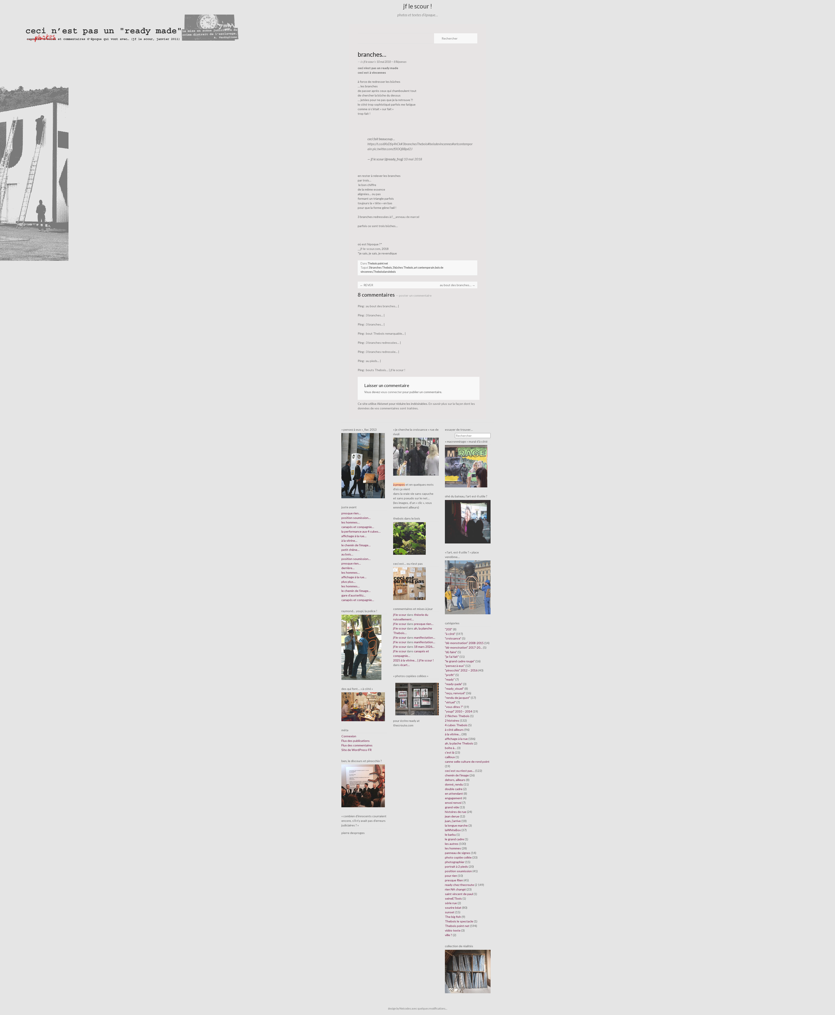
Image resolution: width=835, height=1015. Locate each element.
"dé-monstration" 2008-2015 (464, 643)
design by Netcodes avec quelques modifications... (417, 1008)
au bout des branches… (457, 285)
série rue (451, 903)
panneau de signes (457, 853)
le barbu (450, 834)
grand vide (452, 807)
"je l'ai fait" (452, 656)
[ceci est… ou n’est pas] (409, 583)
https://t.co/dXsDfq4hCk (384, 144)
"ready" (450, 679)
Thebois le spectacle (459, 921)
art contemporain (424, 267)
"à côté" (450, 634)
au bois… (347, 554)
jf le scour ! (417, 6)
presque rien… (351, 513)
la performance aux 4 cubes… (361, 531)
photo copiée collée (458, 857)
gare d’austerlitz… (353, 595)
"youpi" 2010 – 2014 (458, 711)
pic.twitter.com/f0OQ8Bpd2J (392, 149)
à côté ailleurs (454, 729)
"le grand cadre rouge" (460, 661)
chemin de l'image (457, 775)
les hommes (453, 848)
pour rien (451, 875)
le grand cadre (454, 839)
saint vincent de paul (459, 894)
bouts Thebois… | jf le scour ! (385, 370)
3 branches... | (375, 315)
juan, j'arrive (453, 821)
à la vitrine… (349, 540)
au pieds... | (373, 361)
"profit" (450, 675)
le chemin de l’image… (356, 545)
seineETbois (453, 898)
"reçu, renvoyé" (455, 693)
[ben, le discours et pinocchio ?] (363, 785)
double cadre (454, 789)
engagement (453, 798)
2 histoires (452, 720)
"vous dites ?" (454, 707)
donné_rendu (454, 784)
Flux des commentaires (356, 745)
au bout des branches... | (382, 306)
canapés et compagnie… (357, 527)
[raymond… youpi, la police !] (361, 647)
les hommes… (350, 522)
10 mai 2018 (413, 159)
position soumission (458, 871)
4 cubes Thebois (456, 725)
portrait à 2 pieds (456, 866)
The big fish (453, 917)
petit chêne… (350, 550)
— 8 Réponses (398, 61)
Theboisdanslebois (384, 271)
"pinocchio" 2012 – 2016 (461, 670)
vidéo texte (453, 930)
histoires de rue (455, 812)
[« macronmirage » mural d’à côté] (466, 466)
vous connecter (391, 392)
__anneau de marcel (406, 217)
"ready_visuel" (454, 688)
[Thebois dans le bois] (409, 538)
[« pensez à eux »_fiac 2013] (363, 465)
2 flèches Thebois (457, 716)
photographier (454, 862)
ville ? (448, 935)
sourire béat (453, 907)
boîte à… (450, 748)
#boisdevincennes (440, 144)
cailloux (450, 757)
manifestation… (424, 637)
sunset (449, 912)
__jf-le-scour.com (369, 249)
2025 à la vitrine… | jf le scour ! (413, 660)
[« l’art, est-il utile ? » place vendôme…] (468, 587)
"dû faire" (451, 652)
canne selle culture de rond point (467, 761)
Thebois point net (377, 263)
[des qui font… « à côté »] (363, 706)
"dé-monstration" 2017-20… (463, 647)
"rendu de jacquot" (457, 697)
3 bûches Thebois (402, 267)
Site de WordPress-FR (356, 750)
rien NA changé (455, 889)
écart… (405, 665)
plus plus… (348, 581)
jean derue (452, 816)
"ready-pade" (453, 684)
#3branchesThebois (414, 144)
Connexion (348, 736)
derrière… (347, 568)
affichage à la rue (456, 739)
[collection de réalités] (468, 971)
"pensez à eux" (455, 666)
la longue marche (456, 825)
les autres (451, 844)
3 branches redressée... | (382, 352)
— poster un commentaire (414, 295)
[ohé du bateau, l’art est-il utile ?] (468, 521)
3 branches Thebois (380, 267)
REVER (366, 285)
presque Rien (454, 880)
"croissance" (453, 638)
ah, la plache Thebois (459, 743)
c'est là (449, 752)
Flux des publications (355, 741)
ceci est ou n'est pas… (459, 770)
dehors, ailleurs (455, 780)
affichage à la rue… (353, 536)
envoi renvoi (453, 802)
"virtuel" (450, 702)
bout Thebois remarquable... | (386, 333)
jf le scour (369, 61)
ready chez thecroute (459, 885)
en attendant (454, 793)
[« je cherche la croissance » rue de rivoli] (416, 456)
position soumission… (356, 518)
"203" (448, 629)
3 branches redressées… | (383, 342)
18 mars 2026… (424, 646)
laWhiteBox (453, 830)
